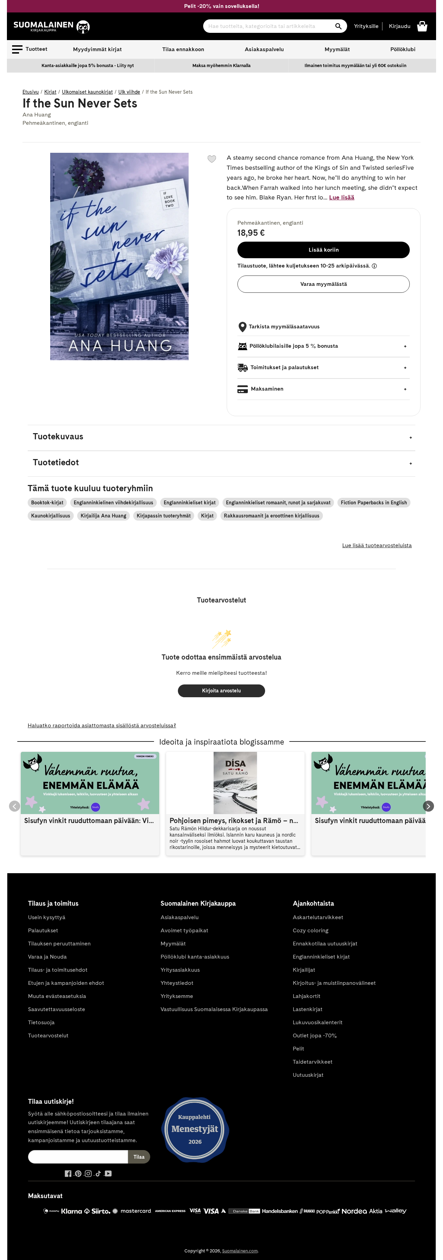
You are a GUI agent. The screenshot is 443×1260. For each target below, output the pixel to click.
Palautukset (43, 930)
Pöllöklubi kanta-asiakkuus (195, 956)
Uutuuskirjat (308, 1075)
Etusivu (30, 92)
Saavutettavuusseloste (56, 1009)
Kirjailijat (304, 970)
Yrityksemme (177, 996)
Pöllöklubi (403, 49)
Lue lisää (341, 197)
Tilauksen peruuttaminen (59, 943)
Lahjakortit (306, 996)
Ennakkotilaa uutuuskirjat (325, 943)
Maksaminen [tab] (266, 388)
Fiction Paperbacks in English (374, 502)
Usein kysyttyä (46, 917)
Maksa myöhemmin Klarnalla (221, 65)
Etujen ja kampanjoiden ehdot (66, 983)
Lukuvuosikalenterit (318, 1022)
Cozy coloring (310, 930)
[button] (30, 49)
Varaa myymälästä (323, 284)
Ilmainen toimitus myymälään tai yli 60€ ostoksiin (355, 65)
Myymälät (337, 49)
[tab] (221, 438)
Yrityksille (366, 26)
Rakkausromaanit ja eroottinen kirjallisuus (271, 516)
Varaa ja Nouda (47, 956)
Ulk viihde (129, 92)
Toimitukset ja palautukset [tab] (284, 367)
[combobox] (275, 26)
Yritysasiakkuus (180, 970)
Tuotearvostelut (48, 1035)
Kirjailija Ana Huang (103, 516)
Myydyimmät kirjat (97, 49)
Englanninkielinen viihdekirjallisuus (113, 502)
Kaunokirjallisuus (50, 516)
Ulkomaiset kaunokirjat (87, 92)
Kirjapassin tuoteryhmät (164, 516)
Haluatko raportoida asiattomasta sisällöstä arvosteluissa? (102, 725)
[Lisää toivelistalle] (212, 159)
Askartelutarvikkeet (318, 917)
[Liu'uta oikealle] (428, 806)
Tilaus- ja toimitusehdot (58, 970)
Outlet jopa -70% (315, 1035)
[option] (88, 66)
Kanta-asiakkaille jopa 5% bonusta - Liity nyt (88, 65)
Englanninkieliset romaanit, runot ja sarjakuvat (278, 502)
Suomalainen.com (239, 1250)
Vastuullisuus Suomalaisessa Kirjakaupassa (214, 1009)
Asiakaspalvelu (264, 49)
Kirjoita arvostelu (221, 690)
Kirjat (50, 92)
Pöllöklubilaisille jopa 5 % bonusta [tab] (294, 346)
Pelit (298, 1048)
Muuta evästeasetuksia (57, 996)
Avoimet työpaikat (184, 930)
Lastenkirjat (308, 1009)
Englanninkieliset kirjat (190, 502)
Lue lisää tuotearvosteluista (377, 545)
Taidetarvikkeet (313, 1061)
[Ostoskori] (422, 25)
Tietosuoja (41, 1022)
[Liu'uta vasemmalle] (14, 806)
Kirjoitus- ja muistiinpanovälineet (334, 983)
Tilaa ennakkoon (183, 49)
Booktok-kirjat (47, 502)
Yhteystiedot (177, 983)
